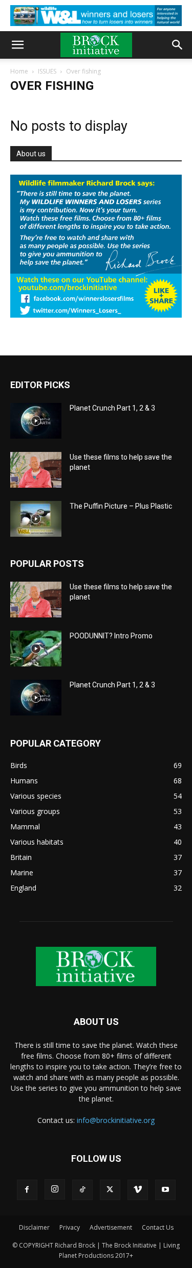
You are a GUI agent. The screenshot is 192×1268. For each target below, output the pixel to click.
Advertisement (111, 1227)
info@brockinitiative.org (116, 1120)
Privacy (69, 1227)
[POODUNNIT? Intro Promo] (35, 648)
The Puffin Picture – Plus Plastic (121, 506)
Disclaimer (34, 1227)
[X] (110, 1190)
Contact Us (158, 1227)
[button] (17, 45)
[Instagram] (55, 1189)
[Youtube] (165, 1190)
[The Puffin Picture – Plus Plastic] (35, 519)
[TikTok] (82, 1190)
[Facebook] (27, 1190)
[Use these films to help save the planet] (35, 470)
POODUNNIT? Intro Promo (111, 636)
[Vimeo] (137, 1190)
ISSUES (47, 71)
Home (19, 71)
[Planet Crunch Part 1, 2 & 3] (35, 421)
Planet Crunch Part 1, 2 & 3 (112, 408)
